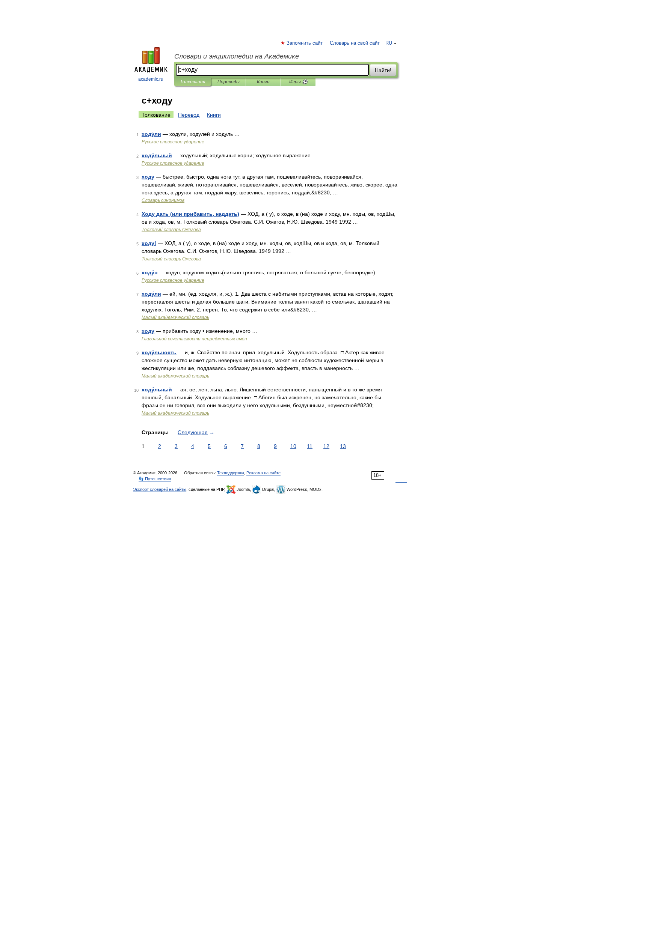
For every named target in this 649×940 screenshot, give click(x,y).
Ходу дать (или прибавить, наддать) (190, 214)
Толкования (192, 81)
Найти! (383, 70)
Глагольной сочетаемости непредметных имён (194, 338)
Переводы (228, 81)
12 (326, 446)
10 (293, 446)
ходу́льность (159, 352)
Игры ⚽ (298, 81)
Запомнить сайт (305, 43)
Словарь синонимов (163, 200)
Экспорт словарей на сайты (159, 489)
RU (388, 43)
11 (309, 446)
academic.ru (150, 79)
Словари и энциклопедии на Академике (236, 56)
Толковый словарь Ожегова (171, 229)
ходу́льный (157, 155)
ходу (148, 177)
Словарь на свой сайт (355, 43)
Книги (263, 81)
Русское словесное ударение (173, 141)
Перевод (188, 115)
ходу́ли (151, 134)
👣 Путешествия (155, 479)
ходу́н (149, 272)
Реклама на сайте (263, 473)
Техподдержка (230, 473)
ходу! (149, 243)
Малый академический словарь (175, 317)
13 (343, 446)
